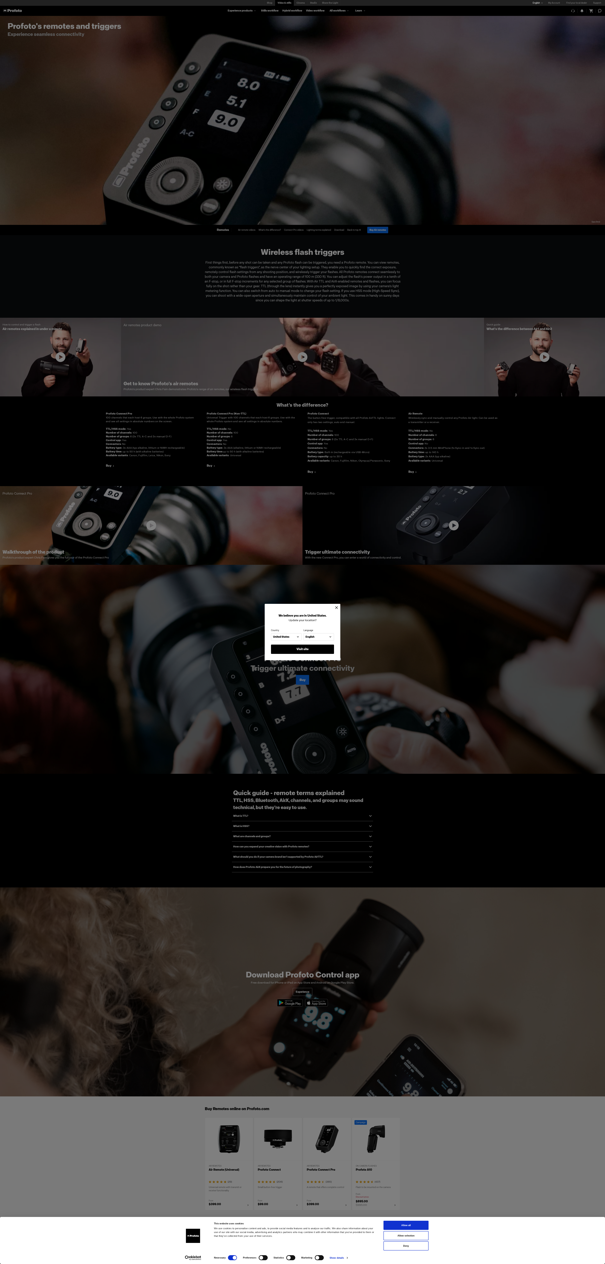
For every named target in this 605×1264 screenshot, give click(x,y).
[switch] (263, 1257)
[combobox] (286, 636)
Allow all (406, 1225)
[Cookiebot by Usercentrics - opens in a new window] (193, 1258)
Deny (406, 1245)
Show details (337, 1257)
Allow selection (406, 1235)
